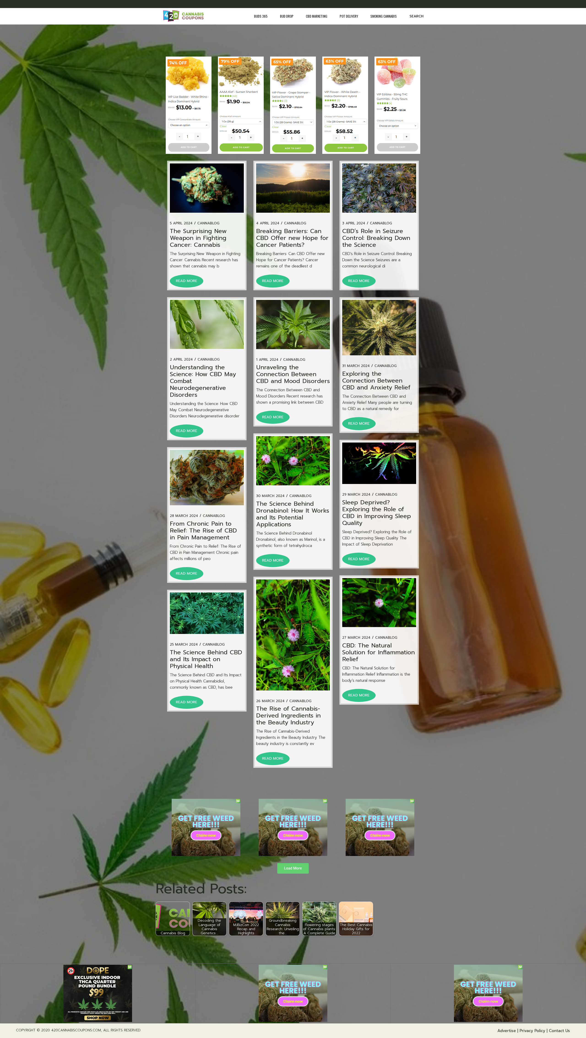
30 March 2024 (270, 496)
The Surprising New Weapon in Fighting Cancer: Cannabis (198, 238)
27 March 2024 (356, 637)
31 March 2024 (356, 366)
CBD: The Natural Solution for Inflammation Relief (378, 652)
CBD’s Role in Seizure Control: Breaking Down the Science (376, 238)
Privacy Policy (532, 1031)
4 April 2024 (267, 223)
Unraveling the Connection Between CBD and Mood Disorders (293, 374)
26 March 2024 (270, 701)
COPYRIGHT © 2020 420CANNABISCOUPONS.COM (58, 1030)
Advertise (506, 1031)
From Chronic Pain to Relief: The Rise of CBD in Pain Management (203, 530)
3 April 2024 (353, 223)
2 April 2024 (181, 359)
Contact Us (559, 1031)
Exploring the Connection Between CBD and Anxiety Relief (376, 380)
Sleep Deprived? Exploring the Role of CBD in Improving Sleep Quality (376, 512)
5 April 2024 (181, 223)
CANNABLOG (208, 223)
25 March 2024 (184, 644)
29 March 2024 (356, 494)
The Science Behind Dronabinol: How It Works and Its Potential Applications (292, 514)
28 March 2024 (184, 516)
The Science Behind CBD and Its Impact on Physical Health (206, 659)
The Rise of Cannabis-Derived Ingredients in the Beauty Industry (288, 715)
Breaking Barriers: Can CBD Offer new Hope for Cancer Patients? (292, 238)
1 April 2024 (267, 359)
